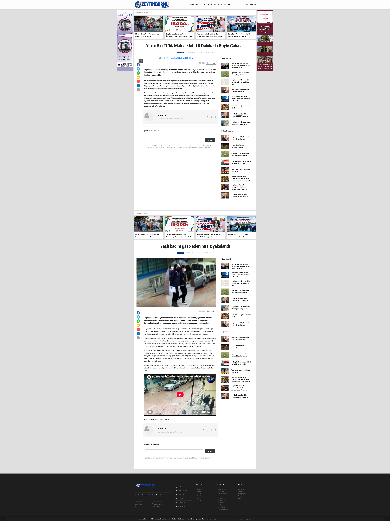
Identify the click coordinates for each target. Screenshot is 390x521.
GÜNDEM (191, 5)
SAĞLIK (213, 5)
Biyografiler (242, 494)
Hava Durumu (222, 489)
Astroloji (240, 498)
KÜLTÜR (227, 5)
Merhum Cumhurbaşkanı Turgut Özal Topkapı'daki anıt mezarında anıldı (241, 65)
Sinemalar (221, 502)
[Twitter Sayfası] (139, 495)
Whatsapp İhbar (157, 504)
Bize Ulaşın (181, 506)
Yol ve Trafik (221, 491)
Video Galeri (182, 491)
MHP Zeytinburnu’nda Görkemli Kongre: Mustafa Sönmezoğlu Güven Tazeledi (240, 179)
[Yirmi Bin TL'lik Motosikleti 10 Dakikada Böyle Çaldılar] (176, 58)
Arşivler (181, 498)
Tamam (248, 519)
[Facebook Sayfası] (136, 495)
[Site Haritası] (157, 495)
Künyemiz (181, 502)
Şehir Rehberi (222, 507)
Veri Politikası (139, 506)
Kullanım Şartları (157, 502)
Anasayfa (139, 12)
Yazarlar (181, 494)
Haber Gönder (156, 506)
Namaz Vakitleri (222, 494)
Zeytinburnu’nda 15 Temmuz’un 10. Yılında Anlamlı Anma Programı (239, 187)
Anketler (241, 491)
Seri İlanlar (221, 505)
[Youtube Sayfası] (146, 495)
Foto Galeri (182, 487)
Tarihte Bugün (222, 500)
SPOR (220, 5)
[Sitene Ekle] (161, 495)
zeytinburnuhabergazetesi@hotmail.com (171, 118)
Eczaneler (221, 496)
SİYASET (199, 5)
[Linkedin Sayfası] (150, 495)
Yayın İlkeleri (139, 504)
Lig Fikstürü (221, 498)
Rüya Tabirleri (242, 496)
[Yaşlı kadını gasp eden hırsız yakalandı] (176, 282)
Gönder (210, 140)
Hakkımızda (138, 502)
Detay (240, 519)
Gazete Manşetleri (223, 509)
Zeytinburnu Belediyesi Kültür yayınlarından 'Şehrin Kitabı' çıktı (241, 82)
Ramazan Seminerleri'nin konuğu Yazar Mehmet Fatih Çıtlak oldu (240, 99)
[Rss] (153, 495)
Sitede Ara (241, 489)
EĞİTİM (206, 5)
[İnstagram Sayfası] (143, 495)
